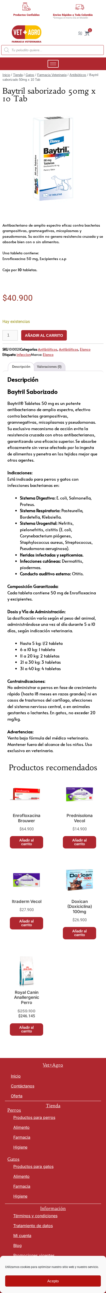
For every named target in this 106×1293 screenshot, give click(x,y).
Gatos (30, 75)
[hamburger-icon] (53, 64)
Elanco (85, 349)
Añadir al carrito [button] (26, 842)
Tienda (18, 75)
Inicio (6, 75)
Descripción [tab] (21, 367)
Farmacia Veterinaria (52, 75)
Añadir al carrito (44, 335)
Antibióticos (78, 75)
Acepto (53, 1281)
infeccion (24, 354)
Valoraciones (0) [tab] (49, 367)
